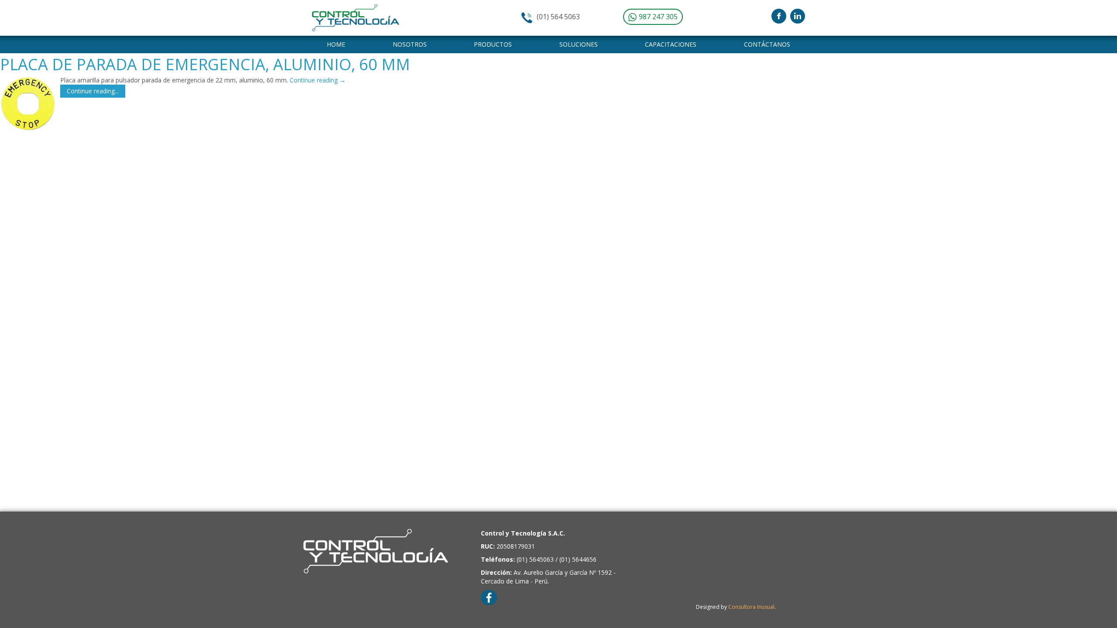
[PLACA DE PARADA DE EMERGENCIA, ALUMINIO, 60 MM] (28, 104)
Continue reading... (93, 91)
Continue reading (318, 80)
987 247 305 (657, 16)
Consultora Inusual (751, 607)
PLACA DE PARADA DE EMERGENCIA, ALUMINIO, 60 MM (205, 64)
